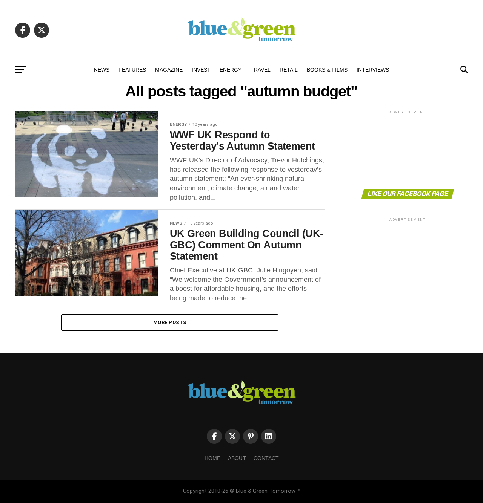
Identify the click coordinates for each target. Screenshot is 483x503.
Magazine (169, 70)
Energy (231, 70)
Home (212, 458)
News (101, 70)
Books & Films (327, 70)
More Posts (169, 322)
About (237, 458)
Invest (201, 70)
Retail (289, 70)
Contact (266, 458)
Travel (261, 70)
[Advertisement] (407, 149)
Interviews (373, 70)
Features (132, 70)
